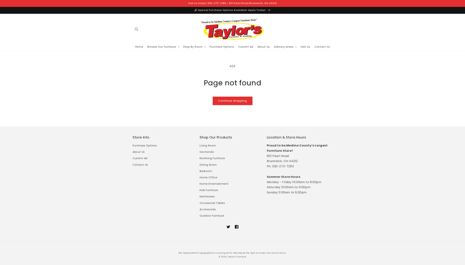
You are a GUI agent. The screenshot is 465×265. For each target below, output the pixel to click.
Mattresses (207, 196)
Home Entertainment (214, 184)
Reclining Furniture (212, 158)
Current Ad (140, 158)
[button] (137, 29)
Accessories (208, 209)
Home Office (208, 177)
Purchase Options (145, 145)
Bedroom (206, 171)
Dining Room (208, 165)
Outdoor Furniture (212, 216)
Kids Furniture (209, 190)
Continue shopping (232, 101)
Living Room (208, 145)
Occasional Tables (212, 203)
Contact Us (140, 165)
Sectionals (207, 152)
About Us (139, 152)
